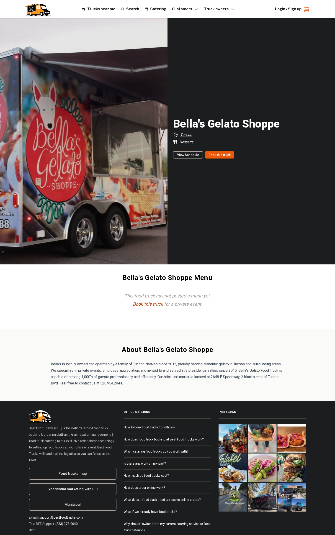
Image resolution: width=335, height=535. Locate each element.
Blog (32, 530)
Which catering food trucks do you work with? (156, 451)
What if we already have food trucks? (150, 512)
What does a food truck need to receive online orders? (162, 500)
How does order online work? (144, 487)
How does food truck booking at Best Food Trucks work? (164, 439)
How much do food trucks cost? (146, 475)
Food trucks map (73, 473)
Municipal (72, 504)
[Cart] (306, 9)
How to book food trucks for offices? (149, 427)
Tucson (186, 135)
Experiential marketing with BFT (72, 489)
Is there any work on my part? (145, 463)
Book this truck (220, 155)
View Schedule (188, 155)
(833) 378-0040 (66, 524)
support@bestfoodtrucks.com (61, 517)
